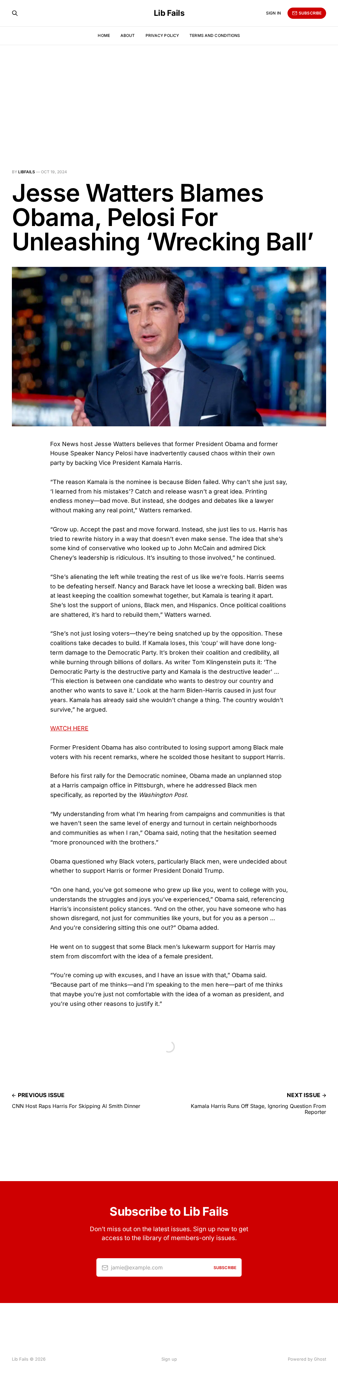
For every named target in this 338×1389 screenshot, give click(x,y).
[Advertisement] (169, 94)
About (127, 35)
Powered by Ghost (307, 1359)
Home (104, 35)
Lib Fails (169, 13)
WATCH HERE (69, 728)
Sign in (273, 13)
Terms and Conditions (214, 35)
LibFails (26, 171)
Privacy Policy (162, 35)
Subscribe (310, 13)
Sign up (169, 1359)
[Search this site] (15, 13)
